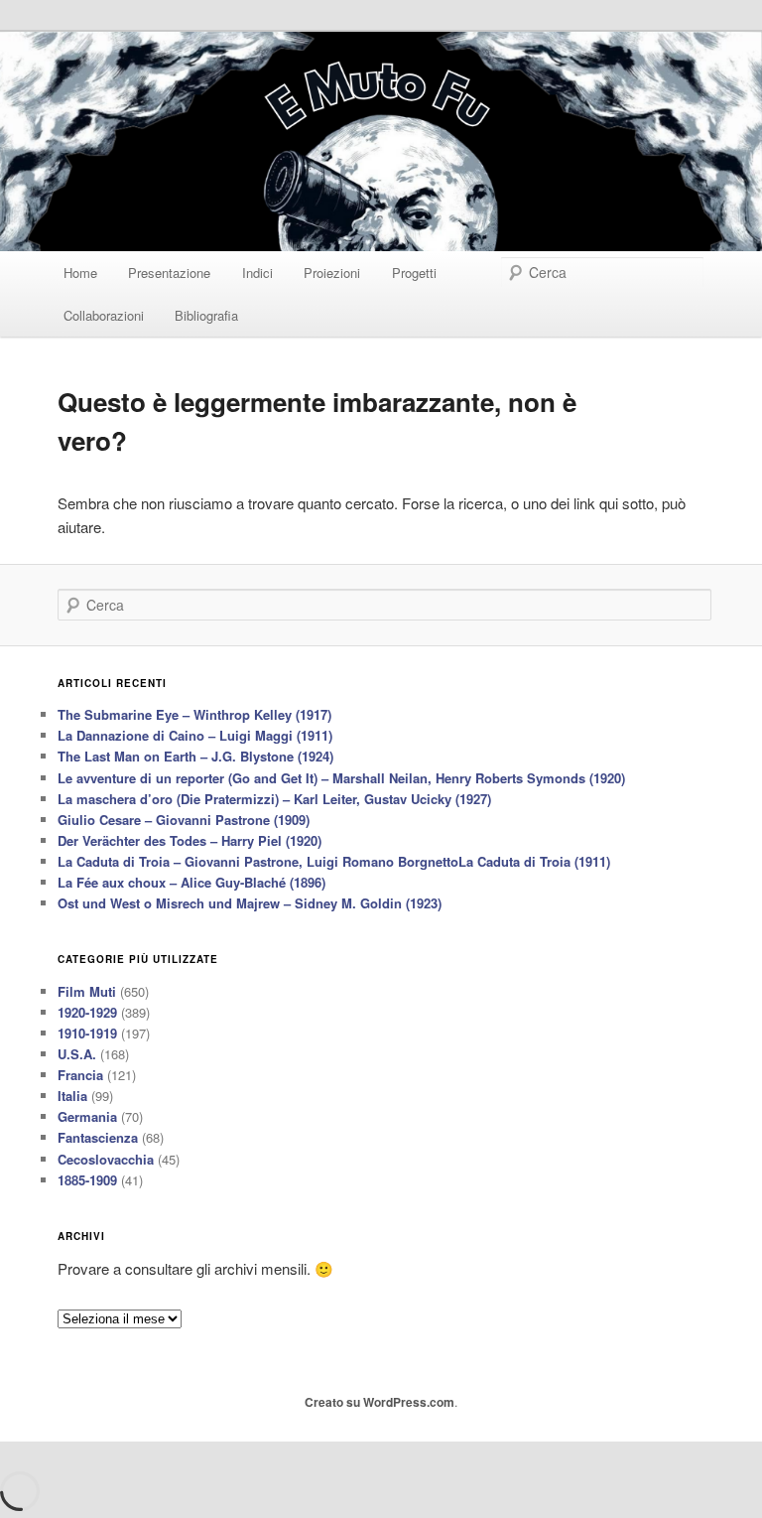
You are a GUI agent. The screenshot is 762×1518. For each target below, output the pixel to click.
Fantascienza (98, 1137)
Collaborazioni (104, 315)
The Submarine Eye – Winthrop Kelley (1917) (194, 714)
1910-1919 (87, 1033)
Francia (80, 1074)
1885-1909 (87, 1180)
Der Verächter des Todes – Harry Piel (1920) (189, 840)
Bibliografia (206, 315)
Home (80, 272)
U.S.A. (77, 1053)
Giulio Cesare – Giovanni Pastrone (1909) (184, 819)
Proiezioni (332, 272)
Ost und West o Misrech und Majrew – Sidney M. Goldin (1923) (250, 903)
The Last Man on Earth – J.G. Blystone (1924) (195, 756)
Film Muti (87, 991)
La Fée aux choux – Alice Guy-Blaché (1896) (191, 882)
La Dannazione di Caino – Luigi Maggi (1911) (195, 735)
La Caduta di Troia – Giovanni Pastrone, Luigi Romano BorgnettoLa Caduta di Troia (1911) (334, 861)
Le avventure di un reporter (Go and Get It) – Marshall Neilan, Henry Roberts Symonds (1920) (341, 777)
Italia (72, 1095)
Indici (257, 272)
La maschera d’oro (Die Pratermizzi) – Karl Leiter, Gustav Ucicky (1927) (274, 798)
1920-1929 (87, 1012)
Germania (87, 1116)
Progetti (414, 272)
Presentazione (169, 272)
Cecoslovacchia (106, 1159)
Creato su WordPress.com (379, 1402)
